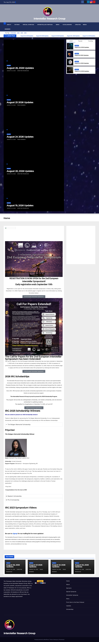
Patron (17, 24)
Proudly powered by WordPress (41, 639)
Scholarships (67, 24)
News (58, 24)
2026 (25, 32)
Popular (80, 41)
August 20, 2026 (11, 173)
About (9, 24)
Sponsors (69, 588)
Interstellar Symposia (45, 24)
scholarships (13, 32)
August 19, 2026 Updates (20, 205)
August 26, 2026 (11, 70)
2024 (22, 32)
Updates (78, 24)
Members (8, 29)
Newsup (55, 639)
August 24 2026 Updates (20, 136)
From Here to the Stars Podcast (75, 602)
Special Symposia (28, 24)
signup (15, 533)
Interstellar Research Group (49, 18)
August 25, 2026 (11, 105)
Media (85, 24)
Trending (90, 41)
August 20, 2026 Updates (20, 171)
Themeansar (61, 639)
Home (68, 581)
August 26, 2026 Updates (20, 68)
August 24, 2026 (11, 139)
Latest (71, 41)
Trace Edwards (21, 105)
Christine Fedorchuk (23, 70)
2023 (18, 32)
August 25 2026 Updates (20, 102)
